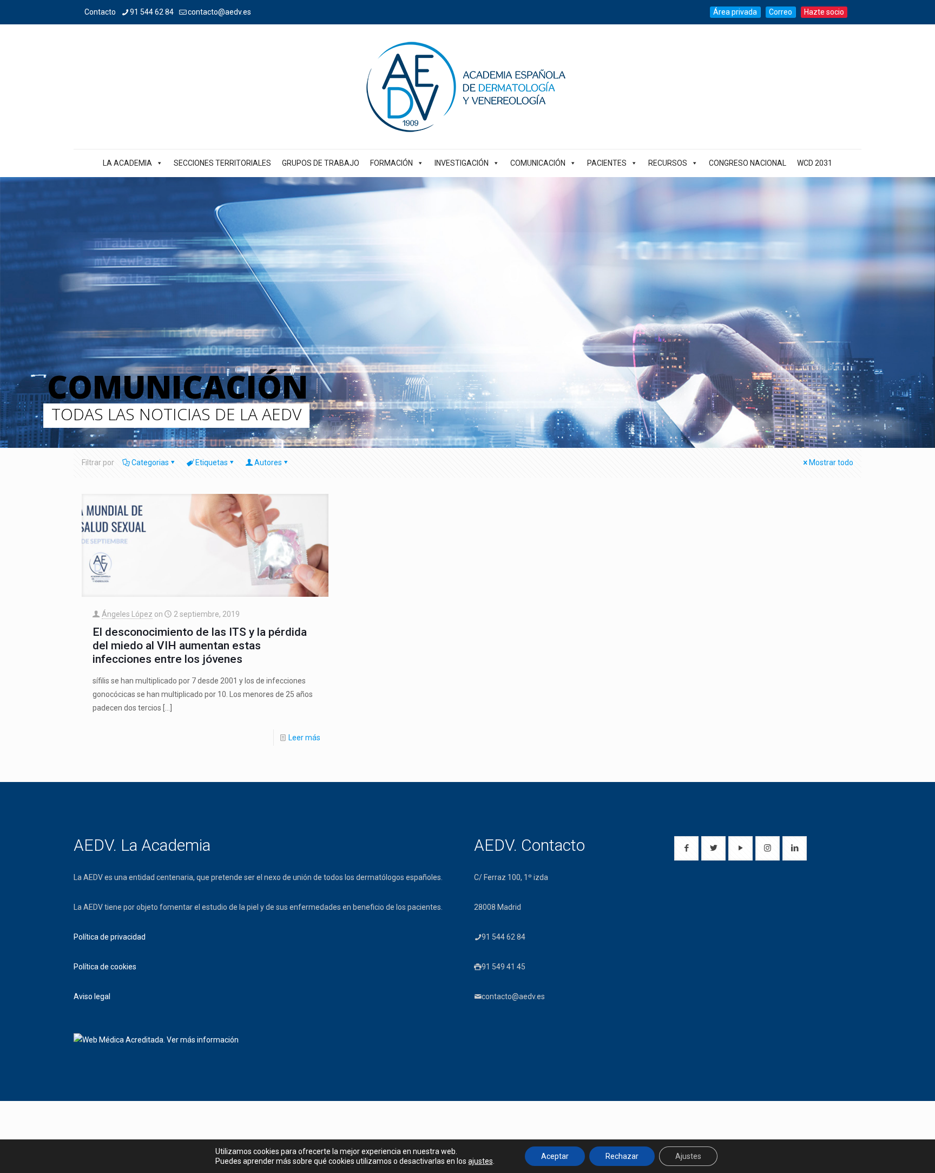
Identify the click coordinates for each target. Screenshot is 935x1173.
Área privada (735, 12)
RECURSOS (667, 163)
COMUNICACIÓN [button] (537, 163)
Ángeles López (127, 614)
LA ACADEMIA (127, 163)
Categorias (150, 462)
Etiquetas (211, 462)
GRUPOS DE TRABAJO (320, 163)
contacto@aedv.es (219, 12)
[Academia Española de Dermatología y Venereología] (467, 86)
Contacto (100, 12)
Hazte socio (824, 12)
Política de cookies (105, 966)
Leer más (304, 737)
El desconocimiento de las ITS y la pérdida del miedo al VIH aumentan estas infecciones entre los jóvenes (200, 645)
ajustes (480, 1161)
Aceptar (555, 1156)
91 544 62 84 (152, 12)
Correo (780, 12)
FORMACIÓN (391, 163)
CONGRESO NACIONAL (747, 163)
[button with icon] (686, 848)
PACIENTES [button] (607, 163)
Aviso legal (92, 996)
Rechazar (621, 1156)
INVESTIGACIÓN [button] (461, 163)
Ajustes (688, 1156)
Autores (268, 462)
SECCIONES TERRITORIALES (222, 163)
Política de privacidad (110, 937)
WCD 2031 (814, 163)
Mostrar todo (831, 462)
